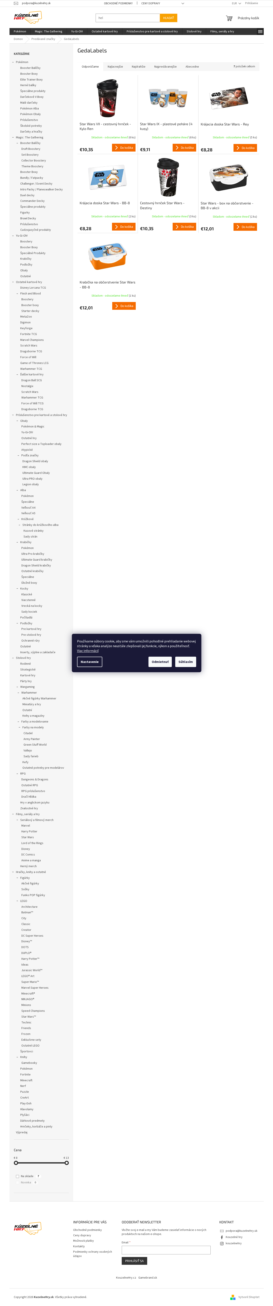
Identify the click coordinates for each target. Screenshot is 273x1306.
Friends (26, 1028)
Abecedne (192, 67)
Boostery (26, 241)
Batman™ (27, 912)
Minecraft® (28, 993)
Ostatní (27, 710)
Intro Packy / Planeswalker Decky (41, 189)
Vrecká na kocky (31, 606)
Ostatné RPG (29, 785)
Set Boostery (30, 155)
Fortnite (25, 1074)
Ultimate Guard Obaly (36, 473)
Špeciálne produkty (33, 91)
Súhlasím (185, 661)
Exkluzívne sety (31, 1040)
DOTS (25, 947)
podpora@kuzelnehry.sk (241, 1231)
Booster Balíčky (30, 68)
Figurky (25, 212)
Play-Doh (26, 1103)
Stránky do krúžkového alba (40, 525)
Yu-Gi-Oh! (22, 236)
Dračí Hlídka (28, 797)
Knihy (23, 1057)
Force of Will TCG (32, 403)
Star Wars (27, 837)
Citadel (28, 733)
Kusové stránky (34, 531)
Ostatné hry (29, 438)
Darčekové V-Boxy (32, 97)
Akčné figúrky (30, 883)
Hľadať (168, 18)
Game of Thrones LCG (34, 363)
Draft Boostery (30, 149)
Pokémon (22, 62)
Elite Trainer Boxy (31, 79)
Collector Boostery (33, 160)
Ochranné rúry (30, 641)
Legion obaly (30, 484)
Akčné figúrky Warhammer (39, 698)
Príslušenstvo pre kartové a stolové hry (41, 415)
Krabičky (26, 259)
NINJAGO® (27, 999)
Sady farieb (31, 756)
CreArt (24, 1098)
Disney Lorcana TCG (33, 288)
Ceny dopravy (150, 3)
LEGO (23, 901)
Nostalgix (27, 386)
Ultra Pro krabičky (32, 554)
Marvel (25, 826)
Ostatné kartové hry (29, 282)
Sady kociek (29, 612)
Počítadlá (26, 617)
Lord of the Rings (32, 843)
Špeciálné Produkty (33, 253)
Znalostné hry (29, 808)
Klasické (26, 594)
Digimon (25, 322)
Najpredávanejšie (165, 67)
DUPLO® (26, 953)
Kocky (24, 589)
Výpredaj (21, 1132)
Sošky (25, 889)
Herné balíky (28, 85)
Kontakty (79, 1246)
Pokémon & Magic (32, 426)
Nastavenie (90, 661)
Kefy (25, 762)
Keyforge (26, 328)
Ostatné (25, 276)
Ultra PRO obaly (32, 479)
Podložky (26, 264)
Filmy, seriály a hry (28, 814)
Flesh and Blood (30, 293)
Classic (25, 924)
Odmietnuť (160, 661)
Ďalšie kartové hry (32, 374)
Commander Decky (32, 201)
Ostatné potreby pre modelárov (43, 768)
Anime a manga (31, 860)
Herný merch (28, 866)
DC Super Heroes (32, 936)
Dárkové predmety (32, 1121)
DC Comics (28, 854)
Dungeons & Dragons (34, 779)
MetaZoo (26, 317)
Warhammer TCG (31, 369)
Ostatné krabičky (32, 571)
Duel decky (27, 195)
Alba (23, 490)
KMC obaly (29, 467)
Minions (26, 1005)
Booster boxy (30, 305)
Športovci (26, 1051)
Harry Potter (29, 831)
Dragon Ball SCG (31, 380)
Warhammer (29, 693)
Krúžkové (27, 519)
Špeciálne (27, 502)
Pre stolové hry (31, 635)
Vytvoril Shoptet (248, 1297)
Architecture (29, 907)
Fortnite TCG (28, 334)
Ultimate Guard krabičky (36, 560)
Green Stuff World (35, 745)
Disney (25, 849)
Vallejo (28, 750)
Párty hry (26, 681)
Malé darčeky (29, 103)
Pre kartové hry (31, 629)
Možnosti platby (83, 1241)
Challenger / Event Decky (36, 184)
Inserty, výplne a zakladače (37, 652)
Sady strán (30, 536)
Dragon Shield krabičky (36, 565)
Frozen (25, 1034)
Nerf (23, 1086)
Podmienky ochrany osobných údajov (92, 1254)
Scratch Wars (28, 345)
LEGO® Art (27, 976)
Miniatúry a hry (31, 704)
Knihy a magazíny (33, 716)
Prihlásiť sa (134, 1261)
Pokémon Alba (29, 108)
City (23, 918)
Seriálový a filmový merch (37, 820)
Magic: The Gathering (29, 137)
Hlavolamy (26, 1109)
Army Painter (32, 739)
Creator (26, 930)
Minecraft (26, 1080)
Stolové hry (23, 658)
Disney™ (26, 941)
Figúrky (25, 878)
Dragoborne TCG (31, 351)
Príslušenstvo (29, 120)
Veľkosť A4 (28, 508)
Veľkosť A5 (28, 513)
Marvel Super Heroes (35, 988)
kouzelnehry (234, 1243)
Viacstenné (28, 600)
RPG (23, 774)
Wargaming (27, 687)
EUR (235, 3)
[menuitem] (19, 31)
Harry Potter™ (30, 959)
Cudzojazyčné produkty (35, 230)
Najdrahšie (138, 67)
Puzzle (24, 1092)
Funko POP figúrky (33, 895)
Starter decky (30, 311)
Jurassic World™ (31, 970)
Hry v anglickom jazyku (34, 802)
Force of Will (28, 357)
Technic (26, 1022)
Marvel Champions (32, 340)
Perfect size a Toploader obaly (41, 444)
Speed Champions (33, 1011)
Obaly (24, 270)
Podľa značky (30, 455)
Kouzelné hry (234, 1237)
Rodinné (25, 664)
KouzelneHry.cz (126, 1278)
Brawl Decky (28, 218)
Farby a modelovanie (34, 721)
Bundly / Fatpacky (31, 178)
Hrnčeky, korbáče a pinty (36, 1126)
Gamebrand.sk (147, 1278)
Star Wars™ (28, 1017)
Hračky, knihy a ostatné (31, 872)
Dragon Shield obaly (35, 461)
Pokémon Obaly (30, 114)
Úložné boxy (29, 583)
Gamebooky (29, 1063)
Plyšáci (24, 1115)
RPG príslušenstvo (33, 791)
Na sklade (30, 1176)
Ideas (24, 965)
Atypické (27, 450)
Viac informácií (88, 650)
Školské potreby (31, 126)
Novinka (28, 1182)
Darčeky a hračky (31, 132)
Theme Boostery (32, 166)
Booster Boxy (29, 74)
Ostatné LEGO (30, 1046)
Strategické (28, 669)
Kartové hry (27, 675)
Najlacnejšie (115, 67)
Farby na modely (33, 727)
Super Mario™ (30, 982)
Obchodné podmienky (118, 3)
